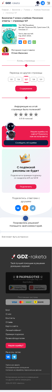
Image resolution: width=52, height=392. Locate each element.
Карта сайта (12, 326)
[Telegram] (29, 42)
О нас (8, 314)
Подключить (26, 186)
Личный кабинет (13, 330)
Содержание (26, 88)
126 (18, 79)
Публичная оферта (13, 365)
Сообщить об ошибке (26, 143)
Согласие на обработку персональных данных (23, 370)
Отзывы (9, 322)
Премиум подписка (15, 334)
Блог (8, 310)
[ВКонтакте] (20, 42)
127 (26, 79)
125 (11, 79)
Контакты (10, 318)
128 (33, 79)
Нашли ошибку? (15, 345)
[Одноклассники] (25, 42)
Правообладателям (15, 338)
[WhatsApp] (34, 42)
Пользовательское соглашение (17, 367)
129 (41, 79)
